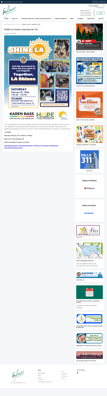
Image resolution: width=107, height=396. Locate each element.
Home (6, 18)
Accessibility (64, 373)
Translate (101, 7)
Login (100, 13)
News (72, 18)
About (62, 371)
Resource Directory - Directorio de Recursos (36, 18)
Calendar (80, 18)
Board (39, 375)
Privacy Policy (64, 376)
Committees (91, 18)
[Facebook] (78, 373)
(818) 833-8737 (85, 10)
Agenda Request (41, 373)
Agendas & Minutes (61, 18)
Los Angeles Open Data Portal (44, 381)
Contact (101, 18)
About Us (15, 18)
